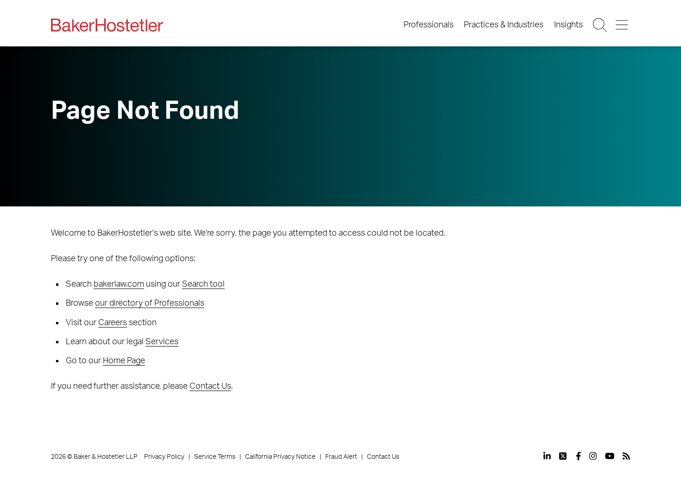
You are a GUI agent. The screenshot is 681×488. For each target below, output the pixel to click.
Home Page (124, 361)
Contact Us (210, 386)
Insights (568, 25)
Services (161, 342)
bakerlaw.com (119, 284)
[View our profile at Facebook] (578, 456)
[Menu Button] (622, 25)
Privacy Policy (164, 457)
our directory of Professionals (149, 303)
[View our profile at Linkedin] (547, 456)
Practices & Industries (503, 25)
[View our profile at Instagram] (593, 456)
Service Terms (214, 457)
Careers (112, 323)
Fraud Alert (341, 457)
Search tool (203, 284)
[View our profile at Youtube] (609, 456)
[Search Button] (600, 25)
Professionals (429, 25)
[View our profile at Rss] (626, 456)
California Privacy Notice (280, 457)
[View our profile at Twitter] (563, 456)
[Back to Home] (107, 25)
